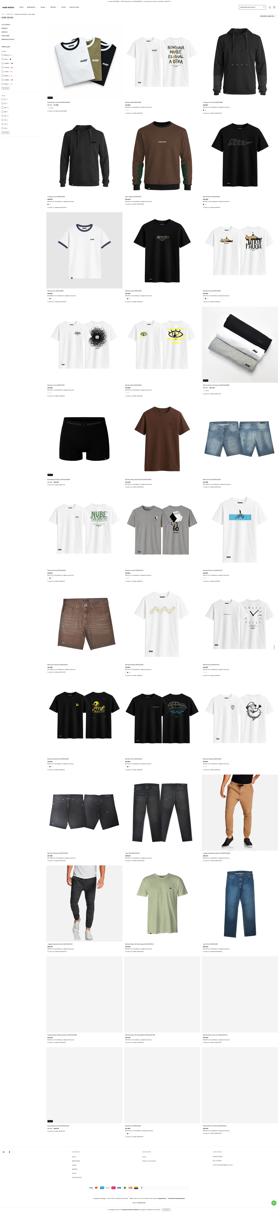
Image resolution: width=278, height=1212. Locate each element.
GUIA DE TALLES (74, 7)
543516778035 (217, 1157)
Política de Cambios (149, 1161)
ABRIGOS (4, 32)
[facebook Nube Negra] (9, 1152)
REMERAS (4, 28)
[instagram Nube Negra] (4, 1152)
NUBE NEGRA (31, 7)
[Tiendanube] (139, 1203)
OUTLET (63, 7)
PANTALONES (6, 36)
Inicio (3, 14)
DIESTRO (53, 7)
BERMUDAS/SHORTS (8, 39)
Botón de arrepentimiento (176, 1198)
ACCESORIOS (6, 25)
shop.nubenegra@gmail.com (223, 1165)
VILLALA (43, 7)
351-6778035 (217, 1161)
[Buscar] (264, 7)
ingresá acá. (162, 1198)
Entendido (166, 1209)
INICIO (21, 7)
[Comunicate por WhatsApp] (273, 1203)
